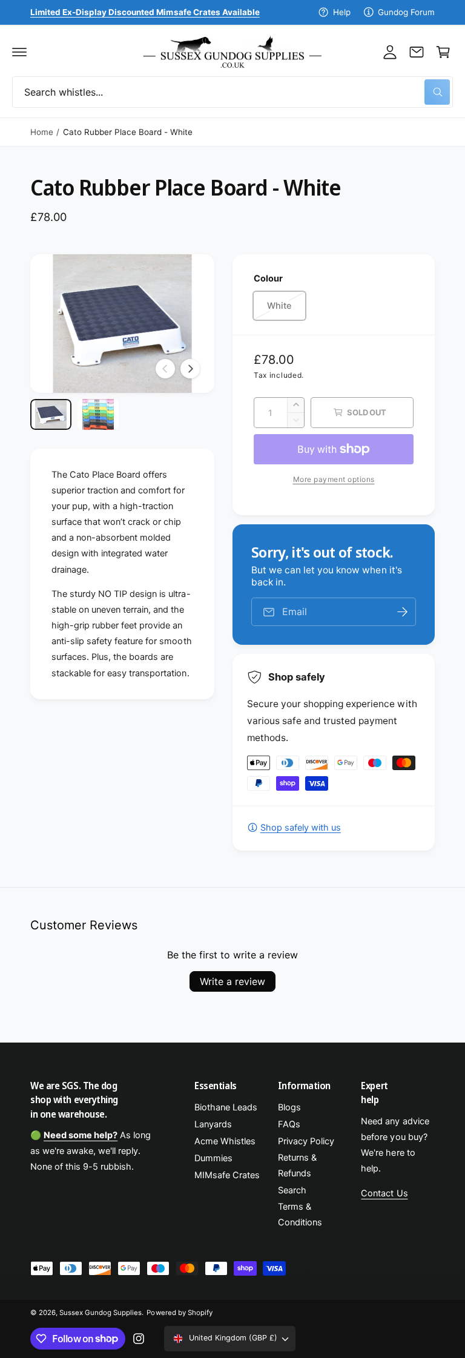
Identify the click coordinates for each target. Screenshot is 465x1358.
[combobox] (232, 92)
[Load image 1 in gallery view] (50, 414)
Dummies (213, 1158)
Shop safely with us (300, 827)
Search (292, 1190)
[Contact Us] (416, 52)
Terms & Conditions (300, 1214)
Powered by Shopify (179, 1312)
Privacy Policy (306, 1141)
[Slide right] (190, 368)
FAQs (289, 1124)
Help (341, 12)
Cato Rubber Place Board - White (128, 132)
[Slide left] (165, 368)
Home (41, 132)
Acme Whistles (225, 1141)
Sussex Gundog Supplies (100, 1312)
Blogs (289, 1107)
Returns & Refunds (297, 1165)
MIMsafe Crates (227, 1175)
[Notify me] (402, 612)
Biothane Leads (225, 1107)
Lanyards (213, 1124)
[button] (19, 52)
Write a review (232, 981)
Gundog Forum (406, 12)
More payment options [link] (334, 479)
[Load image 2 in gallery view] (98, 414)
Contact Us (384, 1193)
